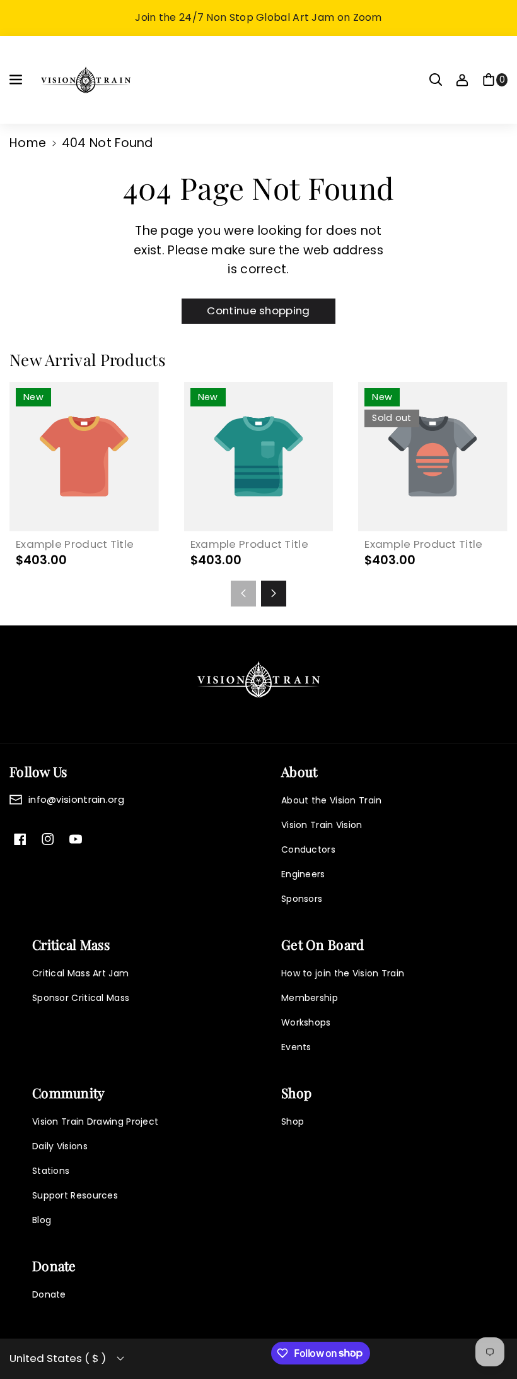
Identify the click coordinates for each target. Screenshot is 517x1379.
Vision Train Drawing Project (95, 1121)
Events (296, 1047)
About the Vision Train (331, 800)
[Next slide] (273, 593)
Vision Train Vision (322, 825)
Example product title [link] (75, 544)
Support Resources (75, 1195)
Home (27, 142)
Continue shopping (258, 310)
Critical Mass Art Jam (80, 973)
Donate (49, 1294)
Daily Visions (60, 1146)
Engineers (303, 874)
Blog (41, 1220)
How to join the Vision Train (342, 973)
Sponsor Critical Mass (80, 997)
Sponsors (301, 898)
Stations (50, 1170)
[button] (17, 79)
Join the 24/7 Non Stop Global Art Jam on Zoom (258, 17)
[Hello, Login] (462, 79)
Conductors (308, 849)
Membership (309, 997)
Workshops (306, 1022)
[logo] (258, 679)
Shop (292, 1121)
